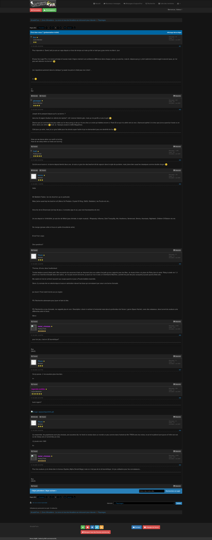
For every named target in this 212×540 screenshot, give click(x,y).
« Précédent (41, 28)
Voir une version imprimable (39, 502)
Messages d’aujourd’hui (133, 3)
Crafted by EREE (42, 538)
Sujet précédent (38, 490)
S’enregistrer (50, 10)
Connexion (37, 10)
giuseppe (37, 100)
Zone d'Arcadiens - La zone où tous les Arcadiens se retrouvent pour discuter (69, 20)
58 (65, 28)
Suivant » (69, 28)
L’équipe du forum (152, 527)
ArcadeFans (35, 20)
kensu (40, 175)
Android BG (53, 538)
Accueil (97, 3)
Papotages (102, 20)
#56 (180, 335)
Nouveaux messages (112, 3)
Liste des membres (167, 3)
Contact (137, 527)
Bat (34, 37)
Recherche (151, 3)
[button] (178, 3)
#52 (180, 109)
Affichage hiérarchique (174, 32)
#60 (180, 465)
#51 (180, 46)
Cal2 (35, 151)
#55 (180, 264)
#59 (180, 430)
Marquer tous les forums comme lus (96, 532)
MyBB (35, 538)
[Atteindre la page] (75, 27)
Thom (40, 255)
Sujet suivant (51, 490)
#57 (180, 370)
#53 (180, 160)
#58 (180, 398)
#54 (180, 184)
